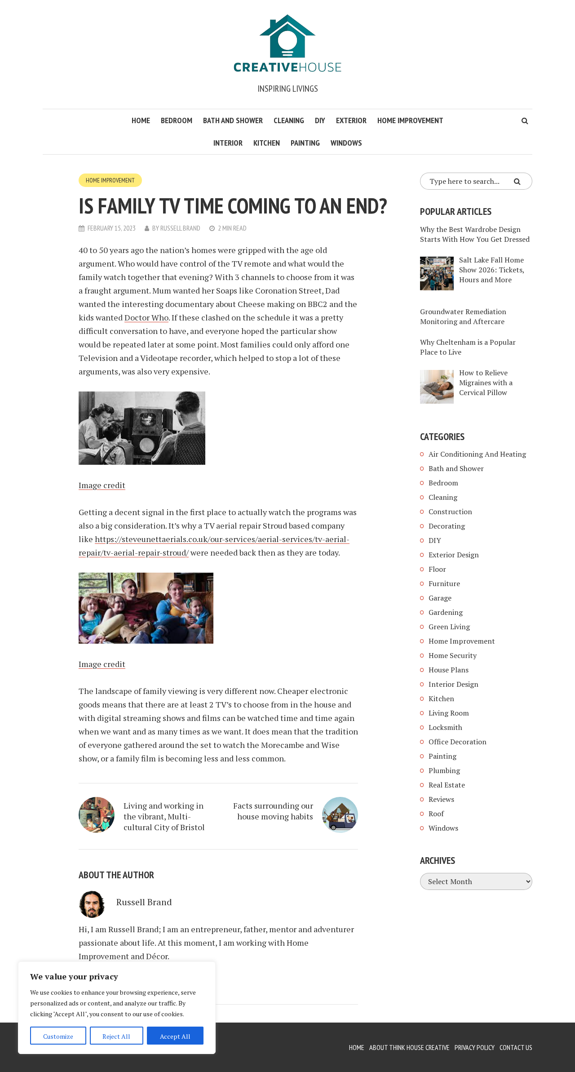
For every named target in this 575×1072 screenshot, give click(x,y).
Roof (436, 813)
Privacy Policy (475, 1047)
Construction (450, 511)
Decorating (447, 526)
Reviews (441, 799)
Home (141, 120)
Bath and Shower (233, 120)
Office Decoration (458, 742)
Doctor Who (146, 317)
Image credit (102, 485)
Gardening (446, 612)
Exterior (351, 120)
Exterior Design (454, 555)
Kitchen (266, 143)
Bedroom (176, 120)
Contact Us (516, 1047)
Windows (346, 143)
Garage (440, 598)
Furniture (444, 583)
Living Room (449, 713)
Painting (305, 143)
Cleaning (289, 120)
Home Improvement (410, 120)
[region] (117, 1007)
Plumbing (444, 770)
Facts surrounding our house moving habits (273, 811)
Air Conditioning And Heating (477, 454)
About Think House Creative (409, 1047)
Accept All (175, 1036)
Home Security (453, 655)
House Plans (449, 670)
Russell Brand (180, 227)
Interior (228, 143)
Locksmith (445, 727)
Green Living (449, 627)
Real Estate (447, 785)
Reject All (116, 1036)
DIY (320, 120)
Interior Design (453, 684)
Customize (58, 1036)
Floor (437, 569)
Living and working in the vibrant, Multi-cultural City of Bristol (164, 816)
